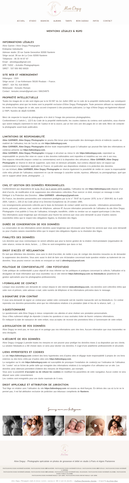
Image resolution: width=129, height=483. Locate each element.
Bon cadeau (82, 21)
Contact (107, 21)
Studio (32, 21)
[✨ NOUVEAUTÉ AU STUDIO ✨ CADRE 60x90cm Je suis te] (96, 426)
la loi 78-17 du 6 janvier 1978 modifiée (52, 189)
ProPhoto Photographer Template (85, 481)
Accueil (21, 21)
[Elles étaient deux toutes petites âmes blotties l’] (75, 426)
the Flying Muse (112, 481)
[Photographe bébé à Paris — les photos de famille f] (116, 426)
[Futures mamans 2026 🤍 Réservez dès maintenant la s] (54, 426)
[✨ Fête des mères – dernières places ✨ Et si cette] (33, 426)
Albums (57, 21)
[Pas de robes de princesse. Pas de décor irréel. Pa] (13, 426)
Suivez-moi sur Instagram (64, 409)
